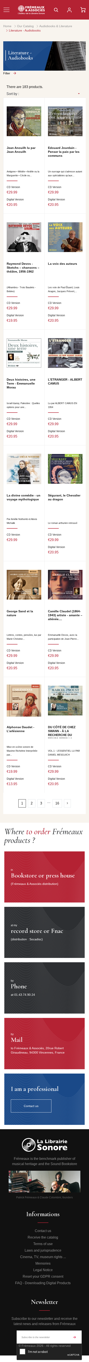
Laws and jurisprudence (43, 1250)
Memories (43, 1263)
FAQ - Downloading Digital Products (43, 1283)
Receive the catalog (43, 1237)
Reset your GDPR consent (43, 1276)
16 (57, 803)
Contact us (43, 1231)
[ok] (74, 1337)
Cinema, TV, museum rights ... (43, 1257)
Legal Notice (43, 1270)
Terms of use (43, 1244)
